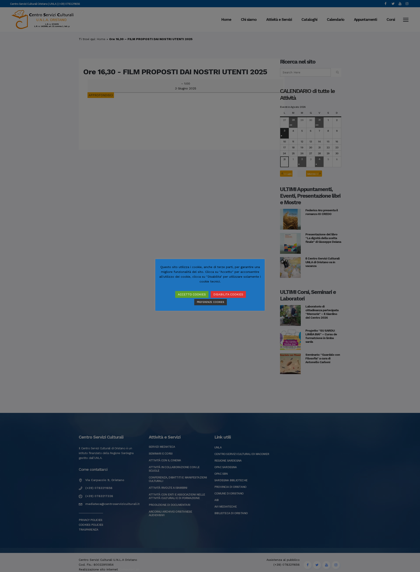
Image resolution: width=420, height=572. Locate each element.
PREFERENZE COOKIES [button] (210, 302)
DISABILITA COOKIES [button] (228, 294)
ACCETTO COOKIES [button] (192, 294)
